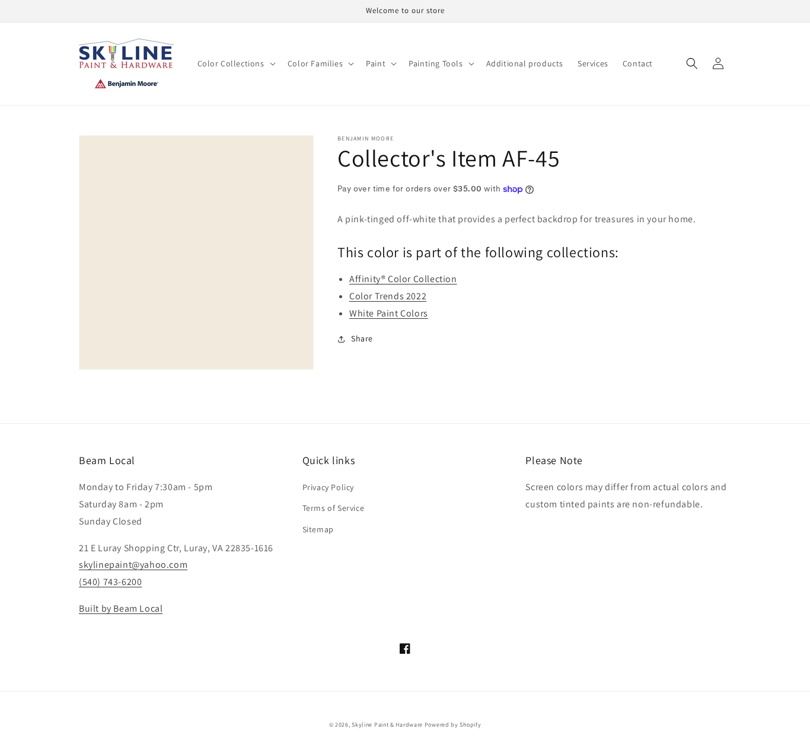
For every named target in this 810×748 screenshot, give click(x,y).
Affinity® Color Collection (403, 279)
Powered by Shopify (453, 724)
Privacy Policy (328, 487)
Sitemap (318, 529)
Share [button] (362, 338)
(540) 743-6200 (110, 582)
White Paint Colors (388, 313)
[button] (235, 63)
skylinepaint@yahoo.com (133, 564)
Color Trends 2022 (387, 296)
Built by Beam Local (120, 608)
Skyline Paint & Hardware (387, 724)
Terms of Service (333, 508)
